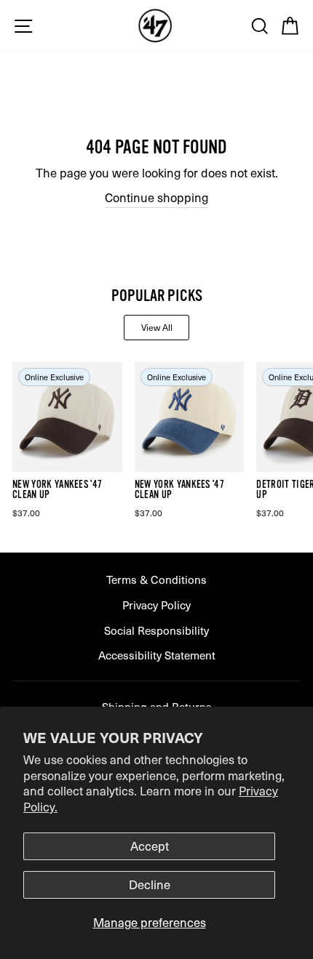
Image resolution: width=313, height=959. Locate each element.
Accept (149, 846)
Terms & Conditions (156, 579)
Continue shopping (156, 197)
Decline (149, 884)
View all (157, 327)
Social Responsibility (156, 630)
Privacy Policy (156, 604)
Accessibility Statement (156, 654)
